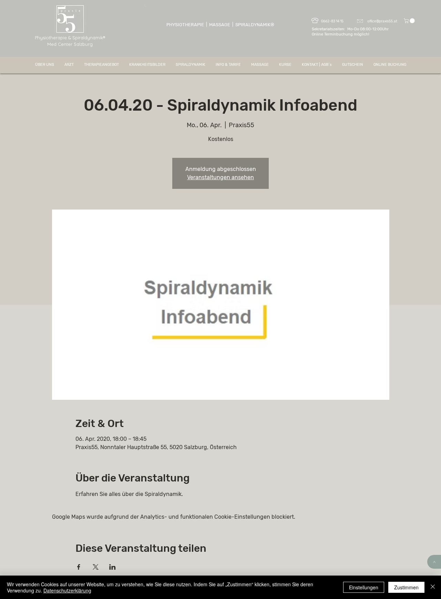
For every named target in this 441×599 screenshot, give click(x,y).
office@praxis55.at (382, 21)
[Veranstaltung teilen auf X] (95, 567)
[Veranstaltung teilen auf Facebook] (78, 567)
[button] (410, 20)
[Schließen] (433, 587)
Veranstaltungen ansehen (220, 177)
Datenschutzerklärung (67, 590)
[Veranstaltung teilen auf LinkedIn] (112, 567)
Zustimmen (406, 587)
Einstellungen (363, 587)
